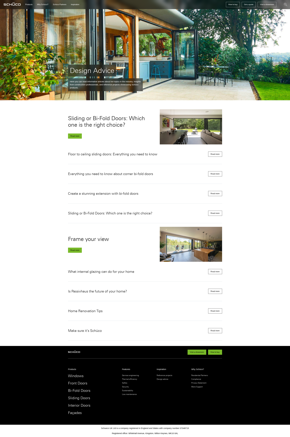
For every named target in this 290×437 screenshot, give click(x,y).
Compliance (196, 379)
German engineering (130, 375)
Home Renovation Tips (85, 311)
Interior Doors (79, 405)
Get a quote (248, 4)
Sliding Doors (79, 398)
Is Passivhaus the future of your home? (97, 291)
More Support (197, 387)
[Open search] (285, 4)
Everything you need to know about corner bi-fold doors (111, 174)
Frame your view (88, 239)
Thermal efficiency (129, 379)
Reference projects (164, 375)
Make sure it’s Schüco (85, 331)
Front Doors (77, 383)
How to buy (232, 4)
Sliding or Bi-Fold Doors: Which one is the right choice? (106, 121)
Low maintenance (129, 394)
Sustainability (127, 391)
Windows (76, 376)
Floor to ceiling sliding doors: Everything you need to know (113, 154)
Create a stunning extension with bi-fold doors (103, 194)
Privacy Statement (198, 383)
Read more (74, 136)
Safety (124, 383)
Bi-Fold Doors (79, 391)
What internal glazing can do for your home (101, 272)
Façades (75, 413)
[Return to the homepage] (12, 4)
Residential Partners (199, 375)
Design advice (162, 379)
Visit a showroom (267, 4)
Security (125, 387)
